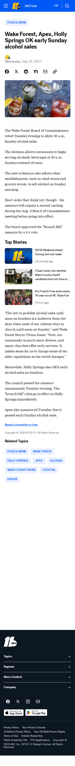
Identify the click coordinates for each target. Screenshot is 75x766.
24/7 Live (31, 6)
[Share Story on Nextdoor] (35, 71)
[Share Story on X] (16, 71)
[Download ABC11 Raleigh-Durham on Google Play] (36, 712)
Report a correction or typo (21, 425)
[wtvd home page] (10, 642)
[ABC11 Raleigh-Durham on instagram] (28, 702)
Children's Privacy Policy (17, 731)
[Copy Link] (54, 71)
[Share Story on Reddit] (26, 71)
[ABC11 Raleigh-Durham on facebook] (8, 702)
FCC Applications (40, 740)
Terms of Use (11, 736)
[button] (5, 5)
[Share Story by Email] (45, 71)
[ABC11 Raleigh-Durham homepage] (16, 6)
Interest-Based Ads (32, 736)
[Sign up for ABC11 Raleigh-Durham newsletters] (38, 702)
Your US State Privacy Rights (49, 731)
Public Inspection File (15, 740)
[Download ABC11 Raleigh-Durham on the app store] (14, 712)
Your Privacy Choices (33, 727)
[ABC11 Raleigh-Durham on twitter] (18, 702)
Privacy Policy (11, 727)
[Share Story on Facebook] (6, 71)
